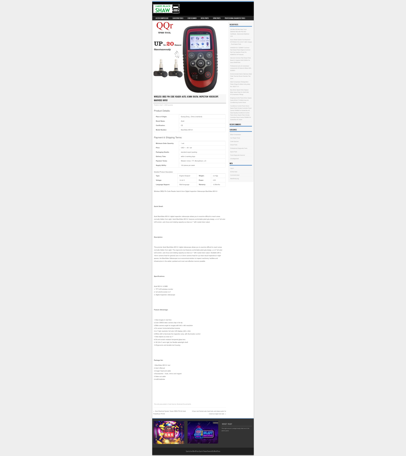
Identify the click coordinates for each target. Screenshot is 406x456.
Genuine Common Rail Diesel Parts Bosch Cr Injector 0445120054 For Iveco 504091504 (240, 60)
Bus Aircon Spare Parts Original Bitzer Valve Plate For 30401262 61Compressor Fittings (239, 92)
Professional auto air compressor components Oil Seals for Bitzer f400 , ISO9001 (241, 68)
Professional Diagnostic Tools (235, 18)
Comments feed (234, 175)
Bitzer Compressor (162, 18)
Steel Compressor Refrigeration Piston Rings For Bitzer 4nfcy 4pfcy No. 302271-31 (240, 84)
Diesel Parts (205, 18)
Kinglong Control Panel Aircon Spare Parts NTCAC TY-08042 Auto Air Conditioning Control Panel (241, 100)
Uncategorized (234, 158)
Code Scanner (192, 18)
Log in (232, 168)
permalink (188, 404)
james (171, 105)
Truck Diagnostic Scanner (237, 155)
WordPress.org (234, 178)
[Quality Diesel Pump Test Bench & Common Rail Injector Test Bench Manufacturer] (166, 13)
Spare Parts (217, 18)
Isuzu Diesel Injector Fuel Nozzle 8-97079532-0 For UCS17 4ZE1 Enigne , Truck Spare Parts (241, 42)
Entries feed (233, 172)
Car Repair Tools (178, 18)
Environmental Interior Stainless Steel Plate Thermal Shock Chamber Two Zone (241, 76)
